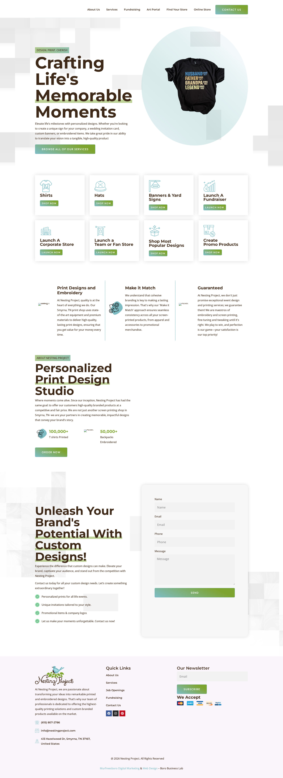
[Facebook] (109, 713)
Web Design (150, 768)
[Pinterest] (122, 713)
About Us (93, 9)
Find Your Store (177, 9)
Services (111, 9)
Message (160, 551)
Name (158, 499)
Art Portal (153, 9)
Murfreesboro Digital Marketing (120, 768)
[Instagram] (116, 713)
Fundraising (132, 9)
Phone (159, 534)
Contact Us (113, 705)
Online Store (202, 9)
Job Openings (115, 690)
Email (158, 516)
